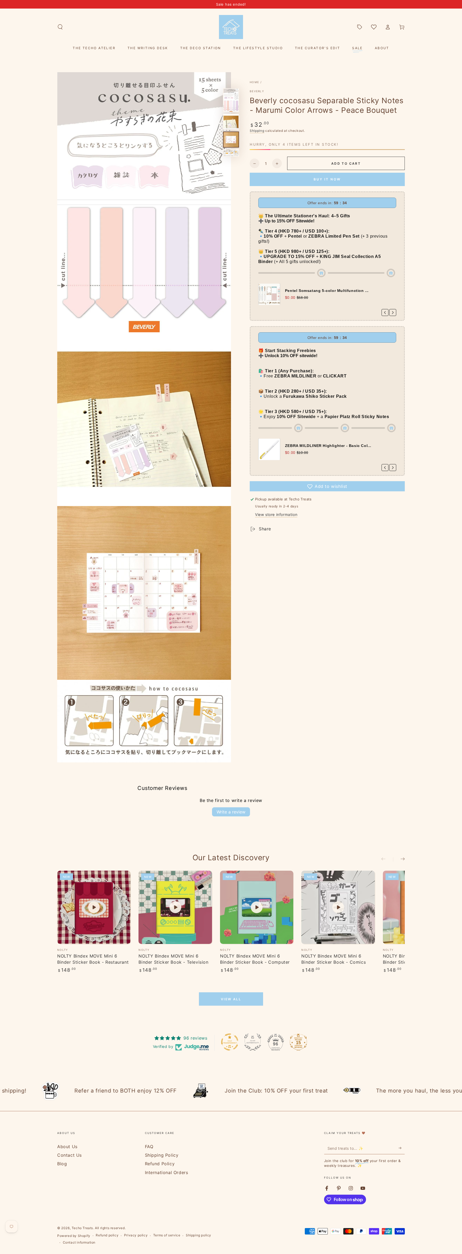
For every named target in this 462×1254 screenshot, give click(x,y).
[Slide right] (399, 859)
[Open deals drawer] (360, 27)
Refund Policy (160, 1163)
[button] (60, 27)
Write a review (231, 812)
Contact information (79, 1242)
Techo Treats (82, 1228)
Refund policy (107, 1235)
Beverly (257, 91)
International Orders (166, 1172)
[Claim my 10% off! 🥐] (402, 1148)
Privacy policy (136, 1235)
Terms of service (166, 1235)
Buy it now (327, 180)
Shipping (257, 131)
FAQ (149, 1146)
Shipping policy (198, 1235)
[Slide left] (387, 859)
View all (231, 999)
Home (254, 82)
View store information (276, 514)
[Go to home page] (231, 27)
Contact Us (69, 1155)
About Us (67, 1146)
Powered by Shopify (73, 1236)
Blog (62, 1163)
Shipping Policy (162, 1155)
